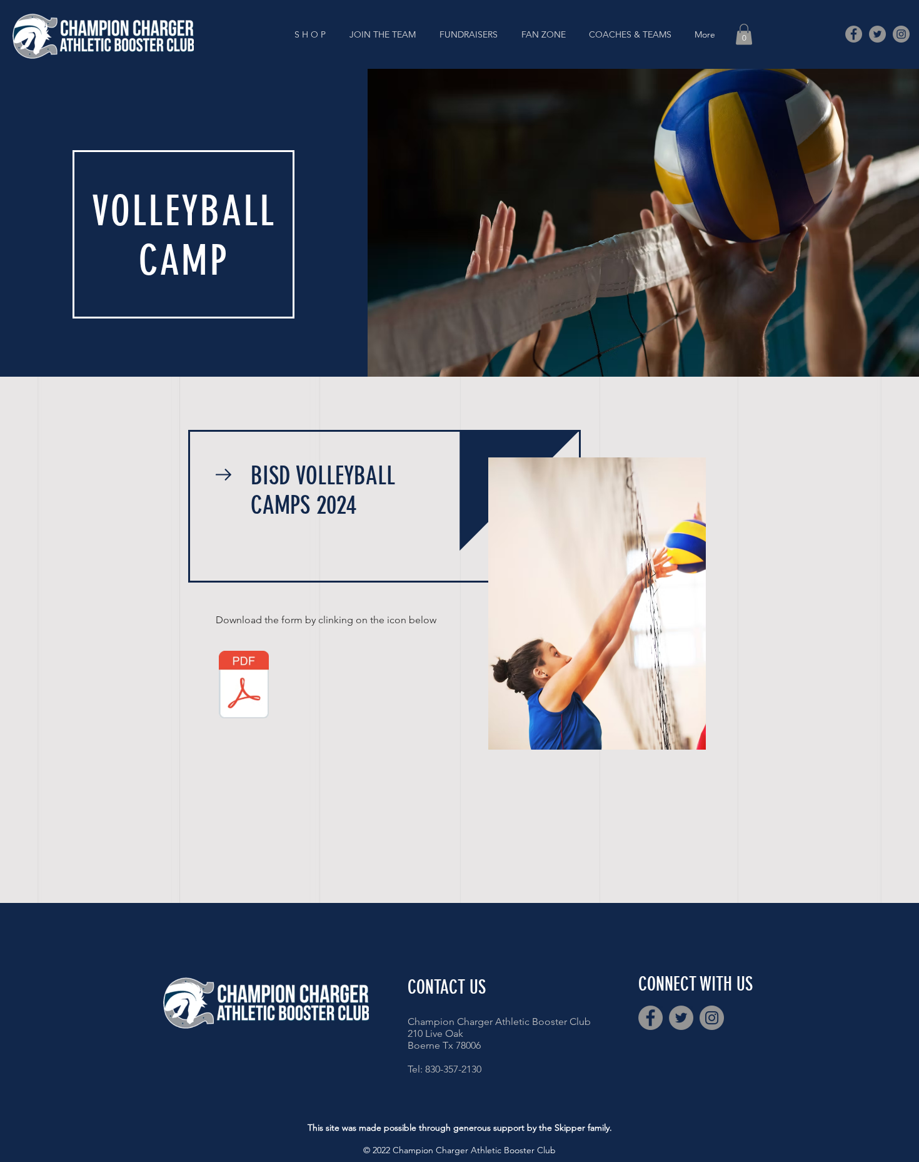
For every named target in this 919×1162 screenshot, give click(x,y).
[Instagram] (901, 34)
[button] (385, 34)
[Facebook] (853, 34)
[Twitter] (877, 34)
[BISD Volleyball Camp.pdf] (244, 686)
